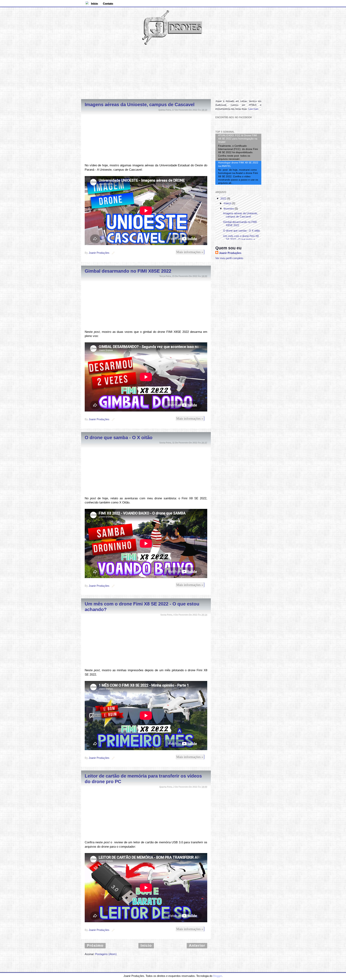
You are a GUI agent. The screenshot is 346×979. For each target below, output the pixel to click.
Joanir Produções (230, 252)
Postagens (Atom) (106, 954)
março (227, 203)
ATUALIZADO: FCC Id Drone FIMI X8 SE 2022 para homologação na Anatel (237, 138)
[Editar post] (112, 252)
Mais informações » (189, 252)
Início (94, 3)
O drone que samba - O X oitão (118, 437)
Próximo (95, 945)
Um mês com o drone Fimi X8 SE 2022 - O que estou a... (241, 237)
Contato (108, 3)
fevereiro (229, 208)
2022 (223, 198)
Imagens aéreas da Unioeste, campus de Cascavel (139, 104)
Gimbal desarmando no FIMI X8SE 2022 (128, 271)
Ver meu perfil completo (229, 258)
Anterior (197, 945)
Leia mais (253, 109)
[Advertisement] (173, 71)
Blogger (217, 975)
